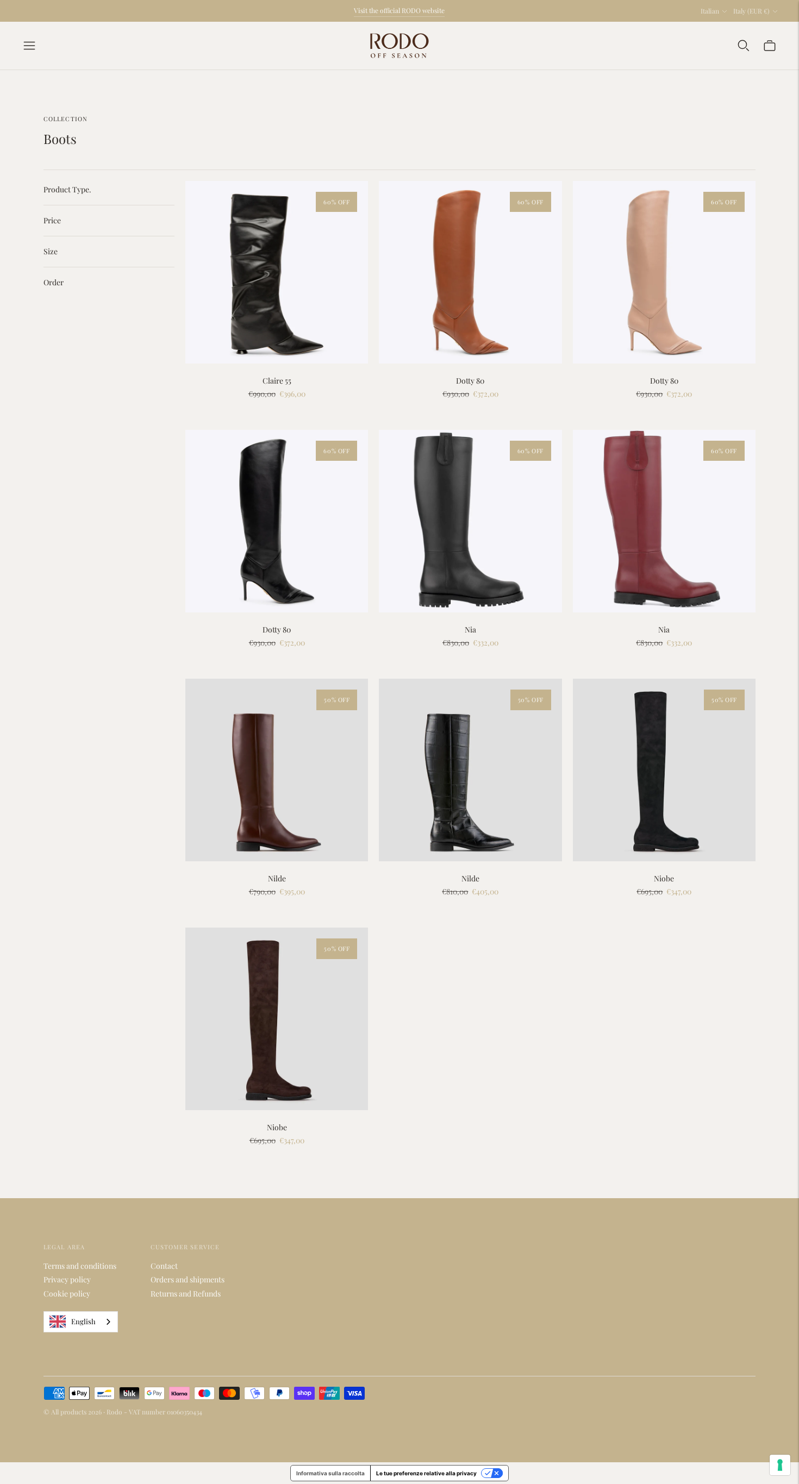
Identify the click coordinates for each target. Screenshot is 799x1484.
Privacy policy (67, 1279)
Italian (710, 11)
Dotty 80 (470, 380)
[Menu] (29, 46)
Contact (164, 1266)
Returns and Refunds (186, 1293)
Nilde (277, 878)
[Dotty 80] (470, 272)
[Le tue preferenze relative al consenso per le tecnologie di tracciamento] (780, 1465)
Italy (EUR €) (751, 11)
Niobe (664, 878)
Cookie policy (66, 1293)
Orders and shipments (187, 1279)
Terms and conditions (79, 1266)
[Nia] (470, 521)
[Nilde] (276, 770)
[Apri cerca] (743, 46)
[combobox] (80, 1321)
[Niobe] (664, 770)
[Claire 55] (276, 272)
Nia (470, 629)
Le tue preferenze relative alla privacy (426, 1473)
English (83, 1321)
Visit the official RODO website (399, 10)
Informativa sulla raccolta (330, 1473)
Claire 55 (277, 380)
